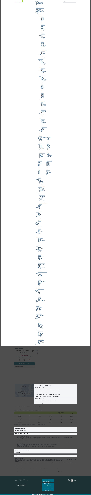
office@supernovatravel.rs (21, 484)
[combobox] (69, 1)
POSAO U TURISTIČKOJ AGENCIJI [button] (47, 488)
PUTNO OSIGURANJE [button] (47, 483)
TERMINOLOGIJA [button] (47, 485)
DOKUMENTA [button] (48, 479)
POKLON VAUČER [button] (48, 490)
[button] (55, 385)
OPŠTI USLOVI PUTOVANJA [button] (47, 481)
